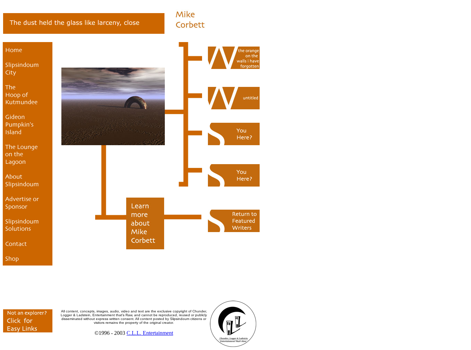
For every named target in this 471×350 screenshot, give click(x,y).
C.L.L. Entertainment (150, 333)
